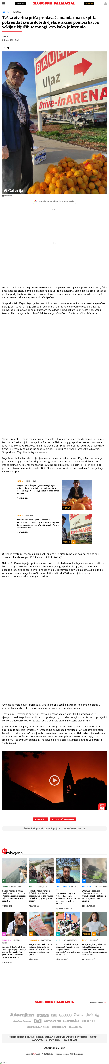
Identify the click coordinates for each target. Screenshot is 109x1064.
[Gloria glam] (97, 1015)
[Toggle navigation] (3, 3)
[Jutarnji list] (21, 1015)
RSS (65, 1039)
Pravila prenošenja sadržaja (40, 1036)
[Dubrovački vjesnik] (38, 1026)
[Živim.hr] (78, 1015)
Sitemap (73, 1039)
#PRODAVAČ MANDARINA (63, 819)
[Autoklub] (52, 1020)
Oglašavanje (37, 1039)
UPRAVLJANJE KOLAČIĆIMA (54, 1048)
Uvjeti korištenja (16, 1036)
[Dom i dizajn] (37, 1020)
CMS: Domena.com (76, 1053)
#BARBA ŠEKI (40, 819)
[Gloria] (89, 1015)
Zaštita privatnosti (65, 1036)
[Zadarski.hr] (59, 1026)
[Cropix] (88, 1020)
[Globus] (65, 1015)
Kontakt (93, 1036)
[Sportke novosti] (54, 1015)
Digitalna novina (53, 1039)
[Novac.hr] (71, 1020)
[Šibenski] (75, 1026)
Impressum (82, 1036)
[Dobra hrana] (22, 1020)
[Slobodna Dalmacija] (54, 3)
